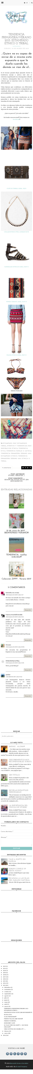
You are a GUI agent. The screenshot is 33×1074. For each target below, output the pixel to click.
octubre (6, 991)
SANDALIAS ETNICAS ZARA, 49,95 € (16, 267)
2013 (4, 985)
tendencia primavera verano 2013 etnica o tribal (15, 458)
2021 (4, 968)
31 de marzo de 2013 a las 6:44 (15, 617)
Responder (28, 610)
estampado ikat (10, 443)
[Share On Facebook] (25, 467)
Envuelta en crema (12, 592)
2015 (4, 981)
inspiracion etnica (9, 448)
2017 (4, 977)
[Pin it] (30, 467)
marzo (6, 1006)
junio (6, 1000)
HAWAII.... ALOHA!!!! (17, 746)
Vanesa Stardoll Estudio (14, 615)
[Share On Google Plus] (28, 467)
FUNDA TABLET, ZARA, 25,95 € (16, 301)
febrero (6, 1031)
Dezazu (8, 645)
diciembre (7, 987)
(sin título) (14, 775)
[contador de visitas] (16, 1055)
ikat (30, 446)
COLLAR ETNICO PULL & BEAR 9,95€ (16, 232)
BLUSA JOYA (8, 1014)
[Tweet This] (23, 467)
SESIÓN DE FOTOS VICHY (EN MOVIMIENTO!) (18, 1012)
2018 (4, 974)
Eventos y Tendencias (17, 446)
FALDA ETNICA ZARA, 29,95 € (16, 355)
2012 (4, 1035)
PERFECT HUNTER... (10, 1021)
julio (5, 998)
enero (6, 1033)
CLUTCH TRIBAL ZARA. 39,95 (16, 188)
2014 (4, 983)
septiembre (8, 993)
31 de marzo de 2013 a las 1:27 (14, 594)
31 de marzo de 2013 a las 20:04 (15, 647)
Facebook (16, 119)
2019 (4, 972)
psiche (8, 674)
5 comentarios (6, 467)
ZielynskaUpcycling (12, 661)
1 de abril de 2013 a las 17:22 (14, 676)
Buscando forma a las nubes (19, 1063)
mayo (6, 1002)
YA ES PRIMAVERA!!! (10, 1016)
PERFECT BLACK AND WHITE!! (13, 1018)
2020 (4, 970)
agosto (6, 996)
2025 (4, 966)
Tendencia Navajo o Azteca (19, 451)
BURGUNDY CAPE (9, 1023)
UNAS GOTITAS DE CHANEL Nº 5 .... (15, 1029)
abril (6, 1004)
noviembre (7, 989)
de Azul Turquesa (21, 1066)
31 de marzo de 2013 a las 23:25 (15, 663)
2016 (4, 979)
